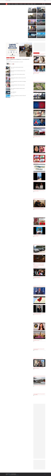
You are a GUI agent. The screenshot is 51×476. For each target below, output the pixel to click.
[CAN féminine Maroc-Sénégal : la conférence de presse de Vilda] (8, 78)
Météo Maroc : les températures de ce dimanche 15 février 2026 (40, 35)
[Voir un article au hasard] (44, 4)
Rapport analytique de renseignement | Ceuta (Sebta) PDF (32, 10)
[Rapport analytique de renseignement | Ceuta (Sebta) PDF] (19, 50)
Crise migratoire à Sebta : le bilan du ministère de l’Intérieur (41, 16)
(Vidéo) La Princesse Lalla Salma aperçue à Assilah (39, 172)
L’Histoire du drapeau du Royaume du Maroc (38, 217)
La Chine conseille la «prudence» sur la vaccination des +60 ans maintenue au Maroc (39, 313)
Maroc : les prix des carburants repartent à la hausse (40, 10)
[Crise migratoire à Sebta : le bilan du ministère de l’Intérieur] (8, 74)
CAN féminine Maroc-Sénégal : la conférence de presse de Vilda (32, 23)
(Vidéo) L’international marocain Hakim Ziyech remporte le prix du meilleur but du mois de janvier (39, 208)
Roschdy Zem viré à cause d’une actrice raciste (38, 304)
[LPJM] (6, 4)
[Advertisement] (36, 39)
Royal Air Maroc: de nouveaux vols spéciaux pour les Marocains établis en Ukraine (39, 136)
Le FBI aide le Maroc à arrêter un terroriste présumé (39, 385)
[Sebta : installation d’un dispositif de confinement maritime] (8, 89)
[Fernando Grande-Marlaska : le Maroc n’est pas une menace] (8, 85)
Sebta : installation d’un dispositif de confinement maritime (40, 29)
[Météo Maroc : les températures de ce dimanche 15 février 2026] (8, 96)
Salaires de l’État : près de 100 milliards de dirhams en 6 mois (32, 16)
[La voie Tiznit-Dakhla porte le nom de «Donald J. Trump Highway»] (8, 82)
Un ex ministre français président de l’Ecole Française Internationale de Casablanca (39, 277)
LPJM (10, 60)
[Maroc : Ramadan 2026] (32, 35)
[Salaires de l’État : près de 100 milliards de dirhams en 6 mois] (8, 71)
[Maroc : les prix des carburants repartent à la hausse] (8, 67)
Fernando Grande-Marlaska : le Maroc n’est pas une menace (32, 29)
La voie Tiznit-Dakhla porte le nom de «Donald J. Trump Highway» (41, 23)
